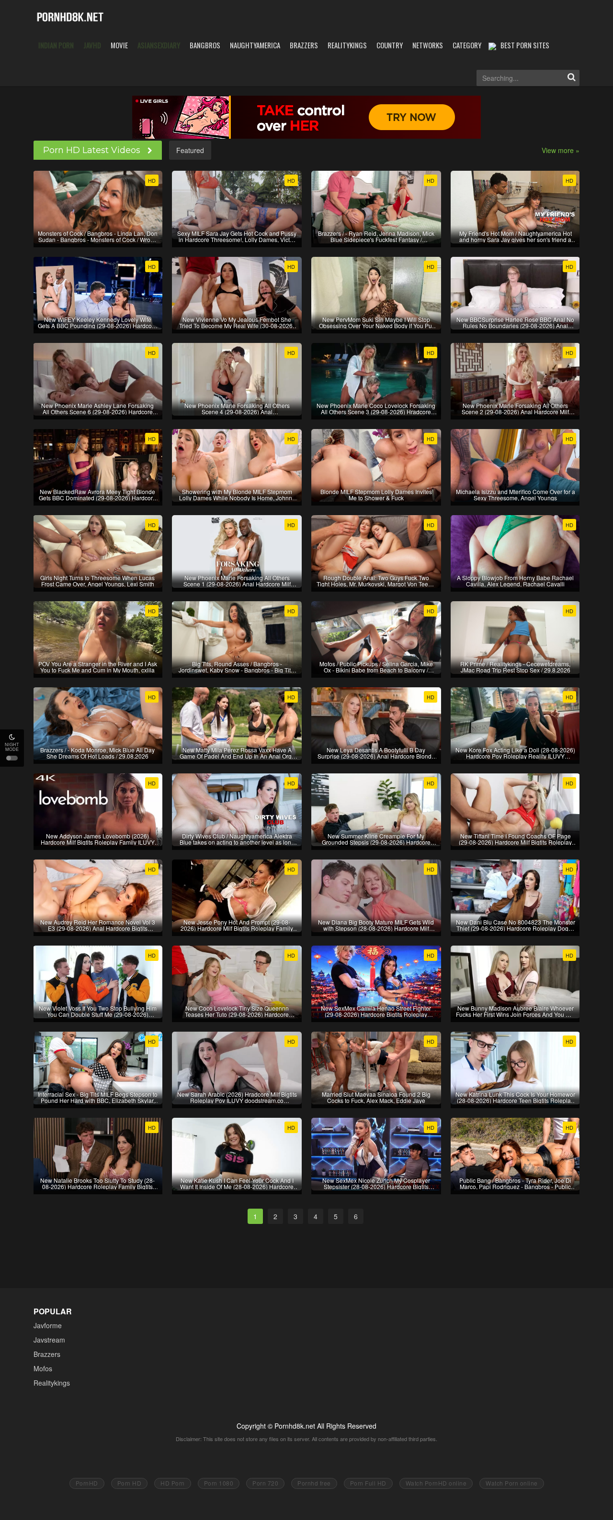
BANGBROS (205, 45)
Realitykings (52, 1383)
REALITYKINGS (347, 45)
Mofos (43, 1368)
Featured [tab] (190, 150)
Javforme (48, 1325)
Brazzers (47, 1354)
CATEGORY (467, 45)
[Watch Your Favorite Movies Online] (70, 16)
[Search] (571, 78)
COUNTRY (389, 45)
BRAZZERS (304, 45)
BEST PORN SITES (524, 45)
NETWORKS (427, 45)
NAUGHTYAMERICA (255, 45)
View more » (560, 150)
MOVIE (119, 45)
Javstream (49, 1339)
